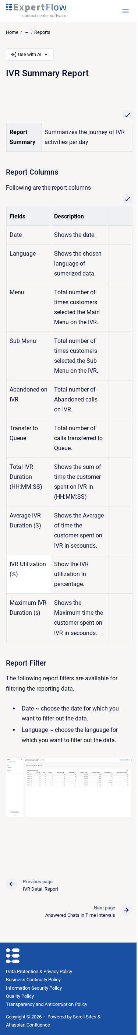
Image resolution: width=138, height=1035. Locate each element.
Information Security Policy (34, 988)
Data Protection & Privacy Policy (39, 971)
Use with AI (30, 54)
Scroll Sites (84, 1017)
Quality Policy (20, 996)
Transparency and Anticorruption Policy (46, 1004)
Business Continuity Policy (33, 979)
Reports (42, 32)
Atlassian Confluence (28, 1025)
